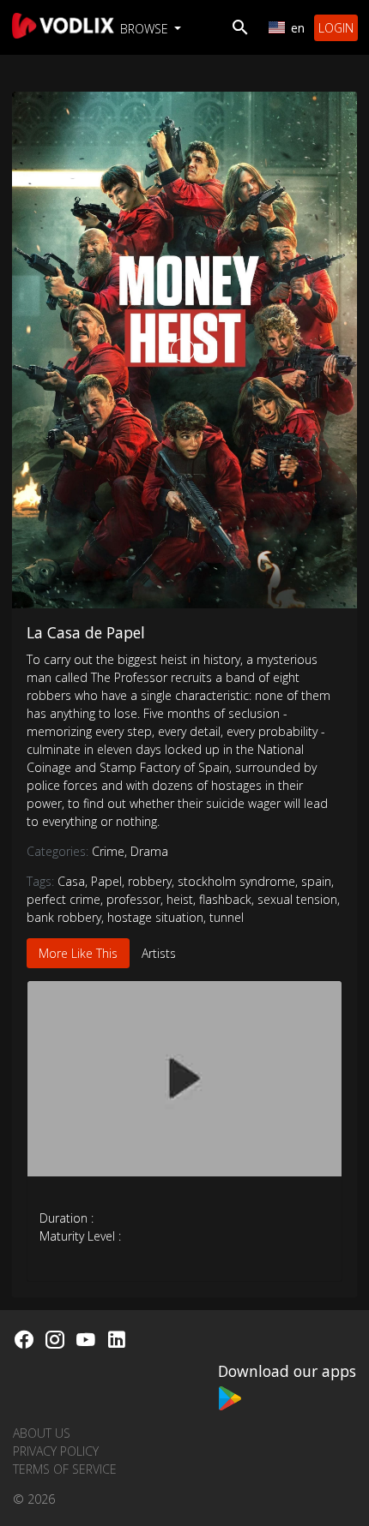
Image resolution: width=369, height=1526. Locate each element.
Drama (149, 851)
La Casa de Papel (86, 632)
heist (179, 899)
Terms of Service (65, 1469)
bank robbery (64, 917)
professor (133, 899)
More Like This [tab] (78, 953)
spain (316, 881)
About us (41, 1433)
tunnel (226, 917)
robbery (150, 881)
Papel (106, 881)
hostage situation (155, 917)
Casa (71, 881)
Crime (109, 851)
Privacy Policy (56, 1451)
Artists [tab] (159, 953)
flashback (225, 899)
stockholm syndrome (236, 881)
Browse (146, 29)
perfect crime (63, 899)
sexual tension (297, 899)
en (298, 28)
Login (336, 28)
